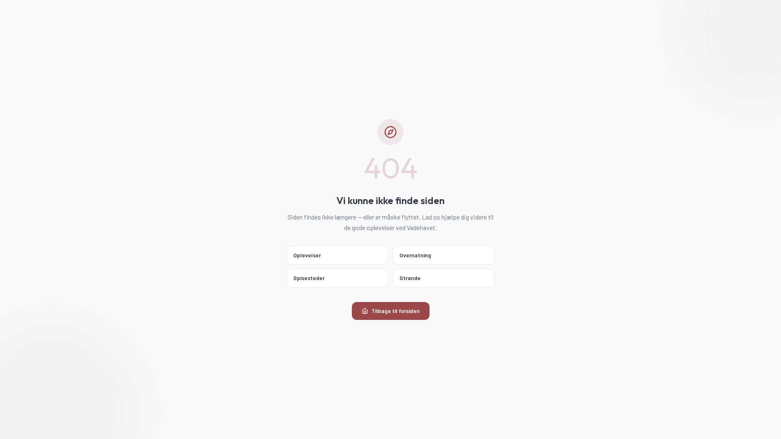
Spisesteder (309, 277)
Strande (410, 277)
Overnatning (415, 255)
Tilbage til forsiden (395, 310)
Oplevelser (307, 255)
